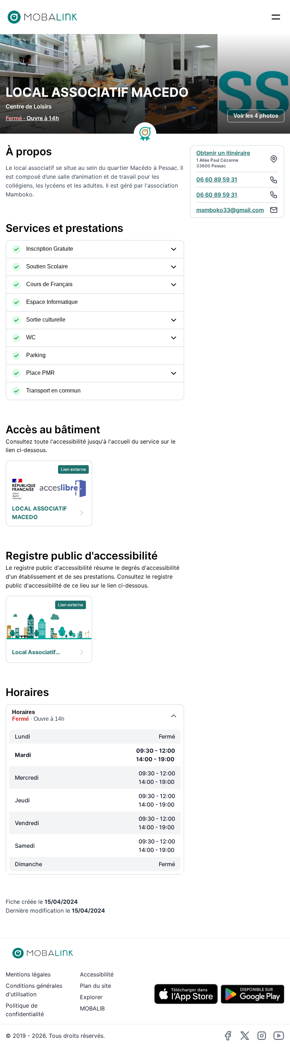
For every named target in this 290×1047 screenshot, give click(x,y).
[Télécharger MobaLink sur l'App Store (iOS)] (186, 994)
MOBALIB (92, 1008)
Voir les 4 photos (255, 116)
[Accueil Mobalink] (42, 17)
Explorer (91, 997)
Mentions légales (28, 974)
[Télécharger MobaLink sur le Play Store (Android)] (252, 994)
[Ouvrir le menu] (275, 17)
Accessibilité (97, 974)
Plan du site (95, 985)
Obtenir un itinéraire (223, 152)
